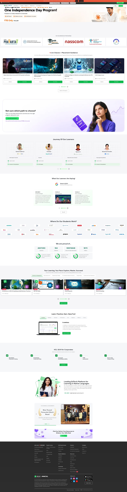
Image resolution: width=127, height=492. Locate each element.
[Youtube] (77, 481)
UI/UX (35, 455)
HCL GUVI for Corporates (74, 451)
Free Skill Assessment (12, 118)
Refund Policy (84, 447)
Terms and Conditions (70, 489)
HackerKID (72, 447)
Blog (71, 461)
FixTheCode (60, 461)
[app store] (89, 477)
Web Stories (72, 463)
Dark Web (48, 460)
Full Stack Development (38, 447)
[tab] (37, 276)
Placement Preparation (74, 449)
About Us (84, 453)
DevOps (35, 457)
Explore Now (63, 435)
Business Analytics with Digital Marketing (38, 460)
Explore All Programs (63, 90)
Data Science (36, 449)
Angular (47, 458)
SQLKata (59, 459)
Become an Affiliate (73, 469)
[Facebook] (71, 478)
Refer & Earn (88, 483)
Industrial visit (60, 470)
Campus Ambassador (62, 468)
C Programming (49, 454)
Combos (59, 451)
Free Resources (73, 459)
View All (63, 212)
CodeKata (60, 455)
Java (47, 450)
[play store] (89, 480)
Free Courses (60, 449)
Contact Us (84, 451)
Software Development (38, 451)
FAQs (83, 449)
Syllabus (10, 81)
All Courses (48, 462)
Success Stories (73, 455)
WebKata (60, 457)
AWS (47, 456)
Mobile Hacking (49, 452)
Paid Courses (60, 447)
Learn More (64, 365)
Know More (25, 81)
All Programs (36, 462)
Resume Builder (74, 471)
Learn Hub (72, 457)
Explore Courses (63, 303)
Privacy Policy (77, 489)
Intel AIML (36, 453)
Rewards (71, 465)
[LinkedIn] (77, 478)
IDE (59, 463)
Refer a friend (72, 467)
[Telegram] (74, 481)
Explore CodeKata (66, 333)
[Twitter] (71, 481)
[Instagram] (74, 478)
